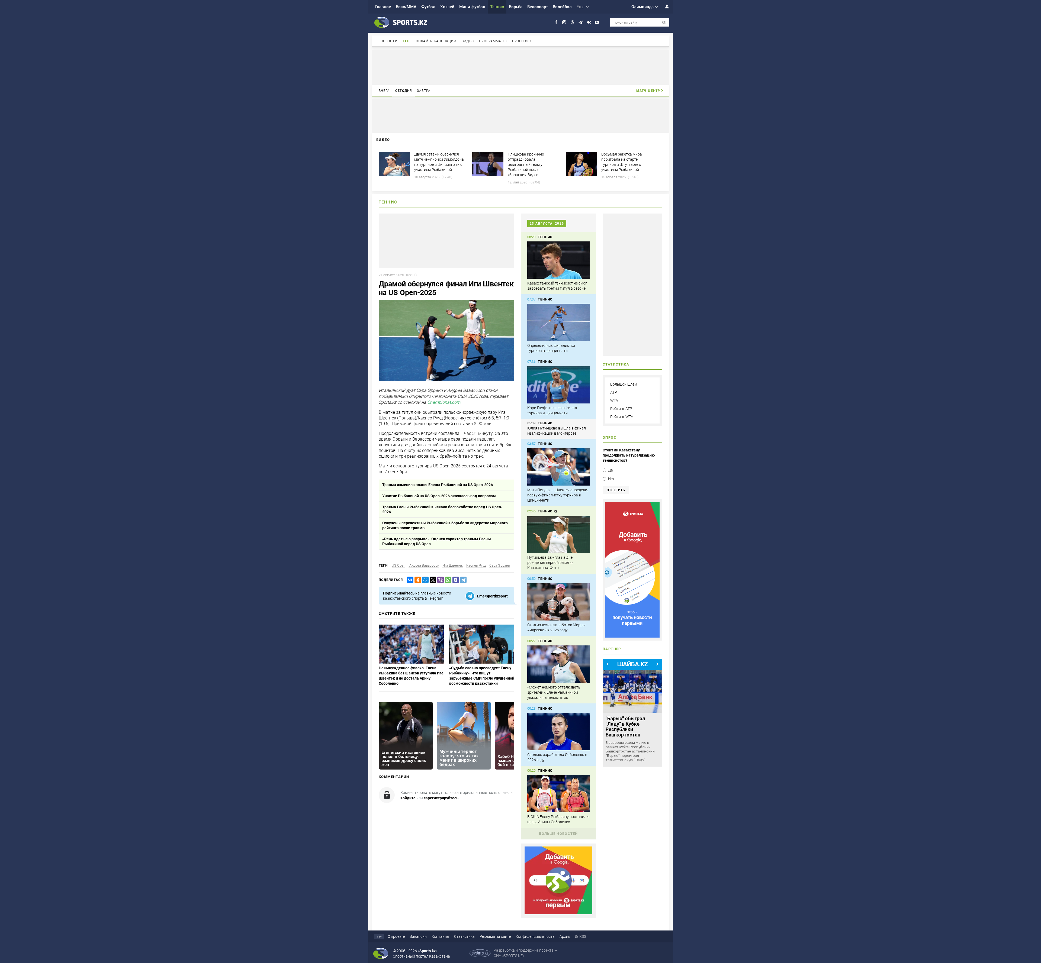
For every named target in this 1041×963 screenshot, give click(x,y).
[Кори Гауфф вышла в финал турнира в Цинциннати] (558, 384)
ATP (613, 392)
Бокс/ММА (406, 6)
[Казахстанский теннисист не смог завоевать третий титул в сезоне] (558, 260)
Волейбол (562, 6)
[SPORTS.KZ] (632, 570)
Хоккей (447, 6)
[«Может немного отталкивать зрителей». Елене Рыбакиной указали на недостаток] (558, 664)
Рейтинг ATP (621, 408)
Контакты (440, 936)
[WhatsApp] (447, 580)
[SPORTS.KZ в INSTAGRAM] (564, 22)
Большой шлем (623, 384)
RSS (582, 936)
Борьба (515, 6)
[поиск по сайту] (664, 22)
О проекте (396, 936)
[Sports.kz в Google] (558, 913)
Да (610, 470)
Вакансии (418, 936)
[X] (432, 580)
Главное (383, 6)
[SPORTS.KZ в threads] (572, 22)
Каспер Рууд (476, 565)
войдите (408, 798)
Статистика (464, 936)
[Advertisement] (520, 67)
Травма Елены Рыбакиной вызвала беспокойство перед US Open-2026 (442, 509)
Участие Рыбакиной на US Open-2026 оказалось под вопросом (439, 496)
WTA (614, 400)
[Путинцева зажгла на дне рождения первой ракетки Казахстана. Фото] (558, 534)
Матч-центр (648, 91)
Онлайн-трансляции (436, 41)
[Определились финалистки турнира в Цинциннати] (558, 322)
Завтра (423, 91)
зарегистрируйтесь (441, 798)
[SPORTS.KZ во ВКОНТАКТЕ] (589, 22)
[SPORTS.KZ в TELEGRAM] (581, 22)
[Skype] (454, 580)
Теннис (497, 6)
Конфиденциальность (535, 936)
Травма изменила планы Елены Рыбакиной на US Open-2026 (437, 485)
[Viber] (439, 580)
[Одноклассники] (417, 580)
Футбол (428, 6)
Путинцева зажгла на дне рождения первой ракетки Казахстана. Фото (550, 562)
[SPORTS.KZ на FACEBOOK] (556, 22)
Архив (565, 936)
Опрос (609, 437)
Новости (389, 41)
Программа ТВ (493, 41)
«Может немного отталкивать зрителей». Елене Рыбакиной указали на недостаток (553, 692)
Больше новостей (558, 834)
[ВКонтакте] (409, 580)
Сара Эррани (499, 565)
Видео (468, 41)
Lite (407, 41)
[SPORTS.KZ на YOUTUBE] (597, 22)
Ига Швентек (452, 565)
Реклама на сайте (495, 936)
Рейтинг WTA (621, 417)
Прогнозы (522, 41)
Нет (611, 479)
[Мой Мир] (424, 580)
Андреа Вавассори (424, 565)
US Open (398, 565)
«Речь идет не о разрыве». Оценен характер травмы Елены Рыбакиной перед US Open (436, 541)
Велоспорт (537, 6)
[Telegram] (462, 580)
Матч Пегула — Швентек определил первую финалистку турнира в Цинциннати (558, 495)
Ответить (616, 490)
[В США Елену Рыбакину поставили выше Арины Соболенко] (558, 793)
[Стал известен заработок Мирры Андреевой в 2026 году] (558, 602)
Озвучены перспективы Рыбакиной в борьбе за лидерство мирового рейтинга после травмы (445, 525)
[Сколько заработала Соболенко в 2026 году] (558, 731)
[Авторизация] (663, 6)
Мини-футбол (472, 6)
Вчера (384, 91)
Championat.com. (444, 402)
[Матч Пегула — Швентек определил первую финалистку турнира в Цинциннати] (558, 467)
